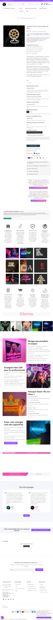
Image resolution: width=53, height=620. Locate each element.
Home (18, 18)
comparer (39, 148)
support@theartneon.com (9, 589)
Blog (16, 590)
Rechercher (18, 584)
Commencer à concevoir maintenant (41, 529)
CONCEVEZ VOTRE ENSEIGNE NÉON (38, 200)
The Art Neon (34, 150)
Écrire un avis (26, 546)
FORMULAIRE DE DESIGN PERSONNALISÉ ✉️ (38, 187)
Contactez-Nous (31, 584)
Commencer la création (11, 443)
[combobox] (16, 4)
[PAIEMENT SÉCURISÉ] (36, 158)
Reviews (26, 515)
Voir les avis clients (7, 218)
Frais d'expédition (34, 31)
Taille (27, 80)
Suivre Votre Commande (20, 588)
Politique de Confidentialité (42, 587)
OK (43, 617)
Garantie (41, 584)
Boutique (21, 11)
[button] (48, 4)
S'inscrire (39, 569)
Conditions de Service (32, 588)
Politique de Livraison (44, 592)
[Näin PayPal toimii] (37, 153)
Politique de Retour (43, 590)
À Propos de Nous (31, 586)
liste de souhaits (31, 148)
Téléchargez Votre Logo (32, 590)
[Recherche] (23, 4)
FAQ (16, 586)
